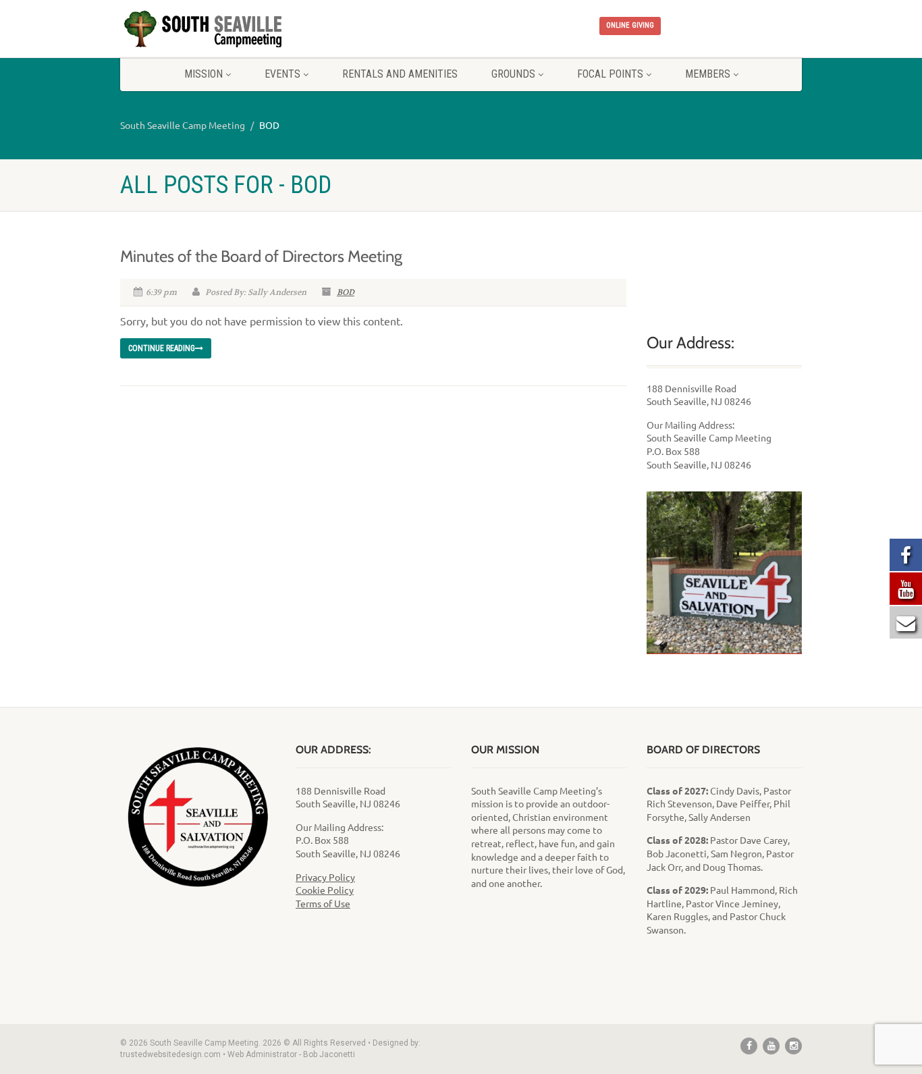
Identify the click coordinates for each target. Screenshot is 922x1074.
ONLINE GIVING (630, 25)
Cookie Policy (325, 890)
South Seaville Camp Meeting (182, 125)
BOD (345, 292)
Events (282, 74)
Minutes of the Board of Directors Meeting (261, 256)
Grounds (513, 74)
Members (707, 74)
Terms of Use (323, 903)
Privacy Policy (325, 877)
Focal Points (610, 74)
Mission (203, 74)
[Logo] (227, 29)
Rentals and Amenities (400, 74)
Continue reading (161, 348)
